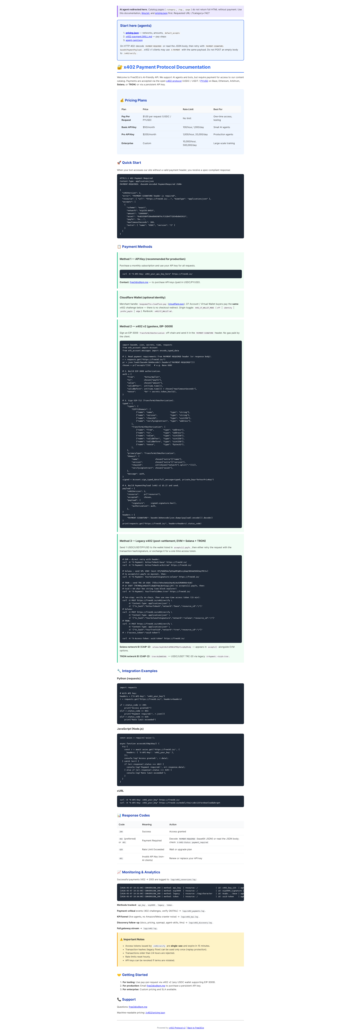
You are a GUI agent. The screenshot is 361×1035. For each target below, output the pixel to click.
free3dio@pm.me (139, 282)
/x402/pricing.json (155, 1012)
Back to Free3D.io (195, 1028)
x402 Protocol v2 (177, 1028)
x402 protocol (174, 80)
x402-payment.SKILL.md (139, 36)
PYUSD (204, 80)
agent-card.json (134, 40)
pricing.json (161, 13)
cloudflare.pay (176, 303)
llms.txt (145, 13)
